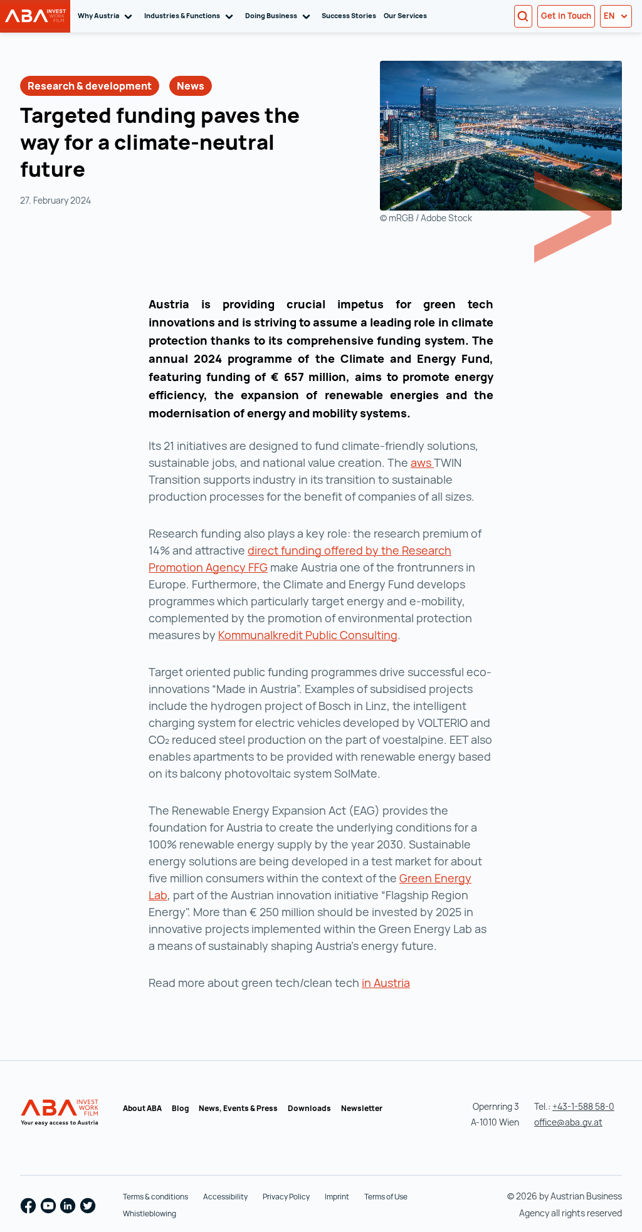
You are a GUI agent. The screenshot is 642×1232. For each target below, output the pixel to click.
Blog (180, 1108)
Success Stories (349, 15)
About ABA (142, 1108)
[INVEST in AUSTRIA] (61, 1113)
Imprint (337, 1196)
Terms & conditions (155, 1196)
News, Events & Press (238, 1108)
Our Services (405, 15)
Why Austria (107, 15)
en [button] (610, 15)
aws (422, 462)
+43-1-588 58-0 (583, 1106)
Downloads (309, 1108)
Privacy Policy (286, 1196)
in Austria (386, 982)
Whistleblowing (149, 1213)
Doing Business (280, 15)
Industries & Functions (191, 15)
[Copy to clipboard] (100, 171)
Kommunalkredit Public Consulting (307, 634)
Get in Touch (566, 15)
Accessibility (225, 1196)
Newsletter (361, 1108)
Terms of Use (386, 1196)
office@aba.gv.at (568, 1122)
